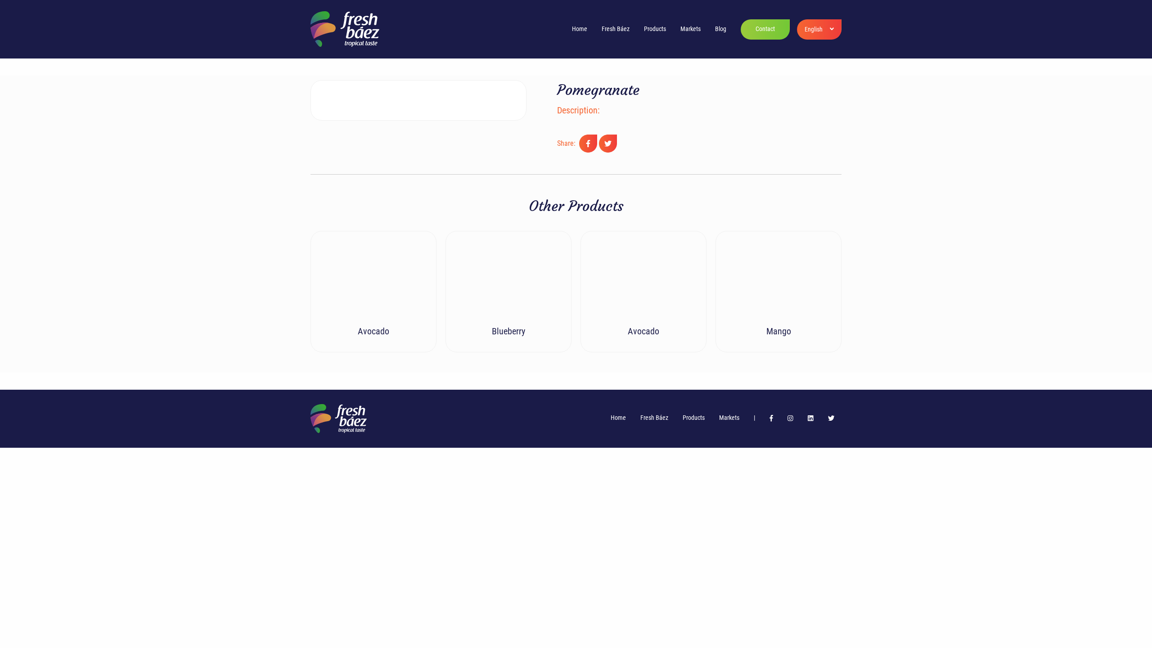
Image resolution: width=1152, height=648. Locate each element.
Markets (690, 29)
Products (655, 29)
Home (579, 29)
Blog (720, 29)
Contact (765, 29)
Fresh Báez (616, 29)
